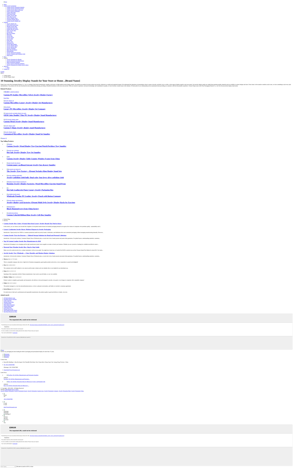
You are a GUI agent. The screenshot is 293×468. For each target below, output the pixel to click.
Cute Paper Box (7, 303)
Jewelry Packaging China (77, 391)
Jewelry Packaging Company (51, 391)
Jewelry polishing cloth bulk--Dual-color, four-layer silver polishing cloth (35, 177)
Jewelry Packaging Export (20, 391)
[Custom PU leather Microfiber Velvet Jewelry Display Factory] (11, 91)
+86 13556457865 (8, 399)
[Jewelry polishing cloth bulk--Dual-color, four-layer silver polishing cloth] (14, 175)
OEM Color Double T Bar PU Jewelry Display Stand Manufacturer (30, 115)
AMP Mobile (8, 389)
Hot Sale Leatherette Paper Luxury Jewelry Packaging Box (30, 190)
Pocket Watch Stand (8, 306)
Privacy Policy (15, 389)
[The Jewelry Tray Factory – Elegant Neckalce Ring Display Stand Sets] (14, 169)
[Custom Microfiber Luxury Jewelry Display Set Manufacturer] (9, 100)
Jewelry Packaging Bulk (65, 391)
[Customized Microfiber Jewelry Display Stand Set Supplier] (10, 132)
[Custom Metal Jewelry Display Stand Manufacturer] (11, 119)
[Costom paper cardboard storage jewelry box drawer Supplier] (13, 163)
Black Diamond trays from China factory (23, 209)
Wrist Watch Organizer (9, 304)
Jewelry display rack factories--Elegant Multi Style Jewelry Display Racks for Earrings (41, 202)
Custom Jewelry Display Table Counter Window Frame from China (33, 159)
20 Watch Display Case (9, 298)
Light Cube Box (8, 300)
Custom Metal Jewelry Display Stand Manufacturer (24, 121)
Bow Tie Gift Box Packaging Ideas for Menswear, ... (16, 385)
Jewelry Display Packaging (7, 391)
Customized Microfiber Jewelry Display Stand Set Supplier (27, 134)
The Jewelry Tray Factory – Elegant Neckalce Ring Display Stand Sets (34, 171)
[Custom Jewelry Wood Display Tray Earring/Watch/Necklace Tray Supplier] (9, 144)
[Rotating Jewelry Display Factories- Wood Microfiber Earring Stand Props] (16, 181)
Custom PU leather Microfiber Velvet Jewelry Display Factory (28, 95)
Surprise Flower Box (9, 302)
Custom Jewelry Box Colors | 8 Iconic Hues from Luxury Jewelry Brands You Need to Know (32, 223)
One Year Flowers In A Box (10, 311)
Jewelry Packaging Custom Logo (36, 391)
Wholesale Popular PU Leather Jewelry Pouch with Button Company (34, 196)
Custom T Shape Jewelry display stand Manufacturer (24, 128)
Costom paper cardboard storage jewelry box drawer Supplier (31, 165)
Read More (6, 98)
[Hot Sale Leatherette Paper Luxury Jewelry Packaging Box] (8, 188)
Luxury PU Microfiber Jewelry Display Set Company (24, 109)
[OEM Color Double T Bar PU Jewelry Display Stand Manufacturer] (15, 113)
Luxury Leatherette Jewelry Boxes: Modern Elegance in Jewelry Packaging (27, 229)
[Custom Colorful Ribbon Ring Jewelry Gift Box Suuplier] (12, 213)
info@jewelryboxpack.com (10, 407)
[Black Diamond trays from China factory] (11, 206)
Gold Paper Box (8, 307)
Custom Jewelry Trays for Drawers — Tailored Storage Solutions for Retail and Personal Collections (35, 235)
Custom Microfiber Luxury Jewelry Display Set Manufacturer (28, 103)
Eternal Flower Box (8, 309)
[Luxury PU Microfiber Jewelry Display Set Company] (7, 107)
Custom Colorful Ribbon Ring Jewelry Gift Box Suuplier (29, 215)
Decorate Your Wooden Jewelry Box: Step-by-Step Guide (21, 247)
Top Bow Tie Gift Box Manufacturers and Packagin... (17, 379)
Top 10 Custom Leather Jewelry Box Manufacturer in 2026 (22, 241)
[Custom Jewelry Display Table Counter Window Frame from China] (8, 156)
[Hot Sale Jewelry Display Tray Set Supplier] (13, 150)
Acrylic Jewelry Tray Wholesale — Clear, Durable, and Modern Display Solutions (29, 253)
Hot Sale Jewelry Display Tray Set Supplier (24, 152)
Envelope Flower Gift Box (10, 299)
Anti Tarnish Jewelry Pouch (10, 310)
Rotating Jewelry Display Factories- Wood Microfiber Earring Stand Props (36, 184)
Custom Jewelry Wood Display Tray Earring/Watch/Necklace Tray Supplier (36, 146)
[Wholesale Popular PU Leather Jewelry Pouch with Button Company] (13, 194)
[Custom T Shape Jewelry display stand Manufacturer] (9, 125)
